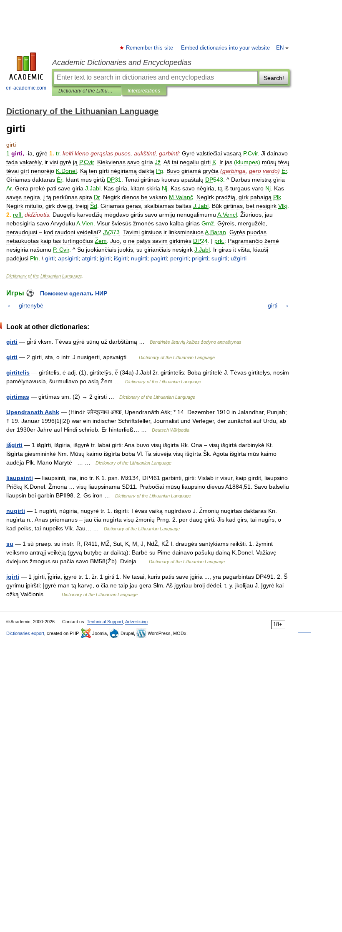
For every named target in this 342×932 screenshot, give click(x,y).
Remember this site (150, 48)
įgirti (12, 576)
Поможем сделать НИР (73, 293)
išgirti (14, 445)
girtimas (17, 396)
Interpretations (144, 91)
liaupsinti (19, 478)
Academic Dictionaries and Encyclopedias (121, 62)
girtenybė (31, 305)
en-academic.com (26, 88)
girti (272, 305)
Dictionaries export (25, 633)
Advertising (136, 621)
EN (280, 48)
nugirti (15, 510)
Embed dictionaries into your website (225, 48)
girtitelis (18, 372)
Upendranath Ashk (32, 412)
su (9, 543)
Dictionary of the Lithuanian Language (86, 91)
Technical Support (105, 621)
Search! (274, 78)
